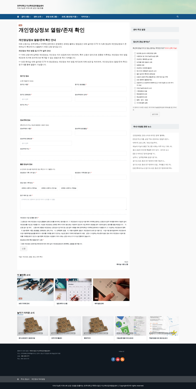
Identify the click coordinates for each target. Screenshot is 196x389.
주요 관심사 (25, 379)
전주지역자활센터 (56, 338)
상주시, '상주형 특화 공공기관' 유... (145, 157)
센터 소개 (37, 16)
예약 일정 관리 (99, 303)
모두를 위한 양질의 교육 (144, 62)
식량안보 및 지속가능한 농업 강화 (147, 56)
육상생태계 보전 (142, 97)
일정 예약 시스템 (62, 303)
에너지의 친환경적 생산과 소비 (146, 71)
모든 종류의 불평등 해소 (144, 80)
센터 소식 (130, 333)
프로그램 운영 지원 (69, 16)
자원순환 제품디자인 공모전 (125, 338)
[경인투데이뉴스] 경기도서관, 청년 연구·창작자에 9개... (152, 168)
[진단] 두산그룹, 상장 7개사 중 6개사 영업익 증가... (151, 139)
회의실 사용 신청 (122, 263)
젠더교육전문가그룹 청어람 (27, 338)
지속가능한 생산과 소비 (144, 88)
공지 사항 (25, 16)
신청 (24, 248)
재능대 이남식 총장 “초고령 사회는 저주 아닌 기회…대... (153, 146)
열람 (30, 257)
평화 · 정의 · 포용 (142, 100)
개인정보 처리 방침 (57, 54)
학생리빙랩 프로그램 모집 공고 (158, 338)
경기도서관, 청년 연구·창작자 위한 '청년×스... (149, 161)
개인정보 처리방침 (38, 379)
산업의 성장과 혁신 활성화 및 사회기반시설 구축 (152, 77)
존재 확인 (39, 257)
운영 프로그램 (51, 16)
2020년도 (21, 333)
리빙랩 (155, 333)
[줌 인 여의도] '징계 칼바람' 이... (144, 153)
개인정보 (25, 257)
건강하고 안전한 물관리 (144, 68)
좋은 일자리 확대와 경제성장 (146, 74)
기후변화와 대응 (142, 91)
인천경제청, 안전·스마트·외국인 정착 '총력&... (149, 135)
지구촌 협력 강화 (142, 103)
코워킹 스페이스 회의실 (29, 188)
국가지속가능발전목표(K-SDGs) (159, 107)
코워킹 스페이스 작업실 (68, 188)
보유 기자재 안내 (24, 303)
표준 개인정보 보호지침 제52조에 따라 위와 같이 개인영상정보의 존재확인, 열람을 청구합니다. (52, 244)
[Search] (177, 16)
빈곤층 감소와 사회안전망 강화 (146, 53)
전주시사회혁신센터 (37, 333)
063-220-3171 (25, 356)
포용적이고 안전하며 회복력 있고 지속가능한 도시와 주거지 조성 (155, 84)
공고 (118, 333)
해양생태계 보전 (142, 94)
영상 (34, 257)
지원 (20, 25)
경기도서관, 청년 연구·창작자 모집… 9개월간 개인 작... (152, 164)
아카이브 (84, 16)
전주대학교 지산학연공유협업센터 (30, 5)
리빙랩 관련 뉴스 (163, 333)
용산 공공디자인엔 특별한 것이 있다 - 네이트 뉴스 (151, 150)
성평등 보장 (140, 65)
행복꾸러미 (87, 338)
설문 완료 (155, 114)
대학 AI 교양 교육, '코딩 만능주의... (145, 142)
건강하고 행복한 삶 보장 (144, 59)
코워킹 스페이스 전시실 (48, 188)
